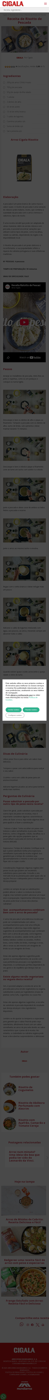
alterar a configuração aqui (21, 695)
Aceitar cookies (13, 710)
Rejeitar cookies (31, 710)
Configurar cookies (15, 715)
